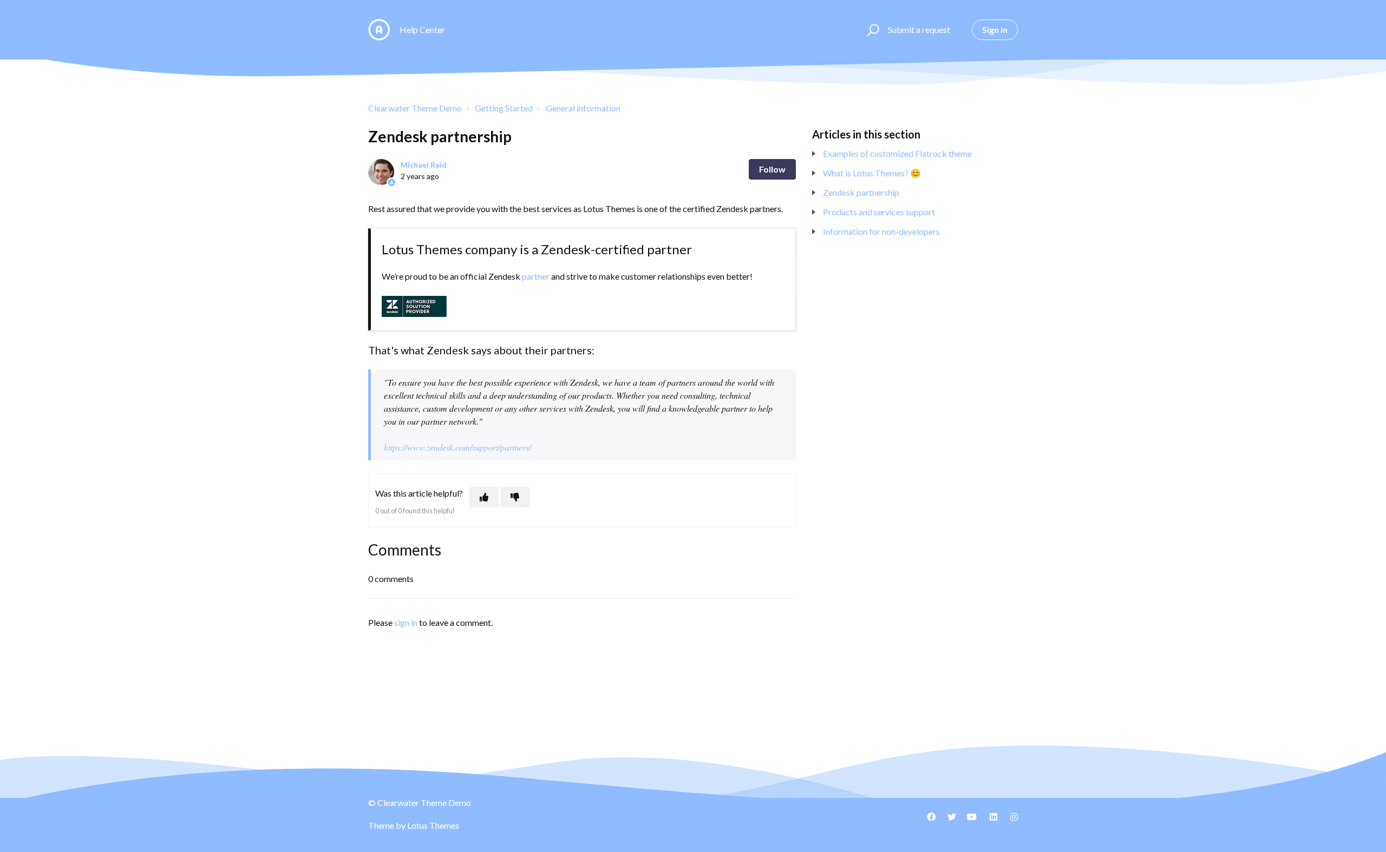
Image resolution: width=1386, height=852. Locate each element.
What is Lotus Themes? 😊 (872, 173)
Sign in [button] (995, 29)
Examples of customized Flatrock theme (897, 153)
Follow (772, 169)
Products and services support (879, 212)
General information (583, 108)
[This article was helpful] (484, 497)
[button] (871, 29)
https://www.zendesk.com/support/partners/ (457, 447)
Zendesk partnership (861, 192)
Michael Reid (424, 164)
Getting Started (504, 108)
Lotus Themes (433, 825)
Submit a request (919, 29)
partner (536, 276)
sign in (405, 622)
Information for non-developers (881, 231)
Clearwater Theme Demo (415, 108)
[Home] (379, 30)
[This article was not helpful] (514, 497)
